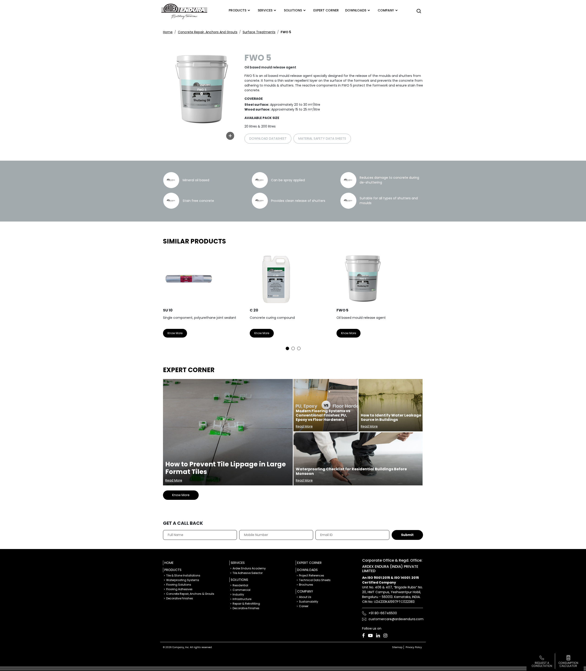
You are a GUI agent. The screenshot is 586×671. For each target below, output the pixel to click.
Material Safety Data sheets (322, 138)
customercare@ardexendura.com (396, 619)
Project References (311, 575)
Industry (238, 594)
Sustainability (308, 601)
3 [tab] (299, 348)
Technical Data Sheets (315, 580)
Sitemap (397, 647)
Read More (173, 480)
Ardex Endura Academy (249, 568)
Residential (240, 585)
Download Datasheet (268, 138)
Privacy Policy (414, 647)
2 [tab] (293, 348)
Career (303, 606)
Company (386, 10)
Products (237, 10)
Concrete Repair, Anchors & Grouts (190, 594)
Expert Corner (309, 562)
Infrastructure (242, 599)
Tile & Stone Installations (183, 575)
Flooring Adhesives (179, 589)
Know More (175, 333)
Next (416, 300)
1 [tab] (287, 348)
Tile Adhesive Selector (248, 573)
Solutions (293, 10)
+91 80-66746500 (383, 613)
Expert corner (326, 10)
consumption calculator (568, 664)
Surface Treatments (259, 32)
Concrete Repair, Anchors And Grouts (207, 32)
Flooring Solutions (178, 585)
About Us (305, 597)
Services (265, 10)
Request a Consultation (542, 664)
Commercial (241, 590)
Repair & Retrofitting (246, 604)
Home (168, 32)
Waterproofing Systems (182, 580)
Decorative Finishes (179, 598)
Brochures (306, 585)
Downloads (355, 10)
